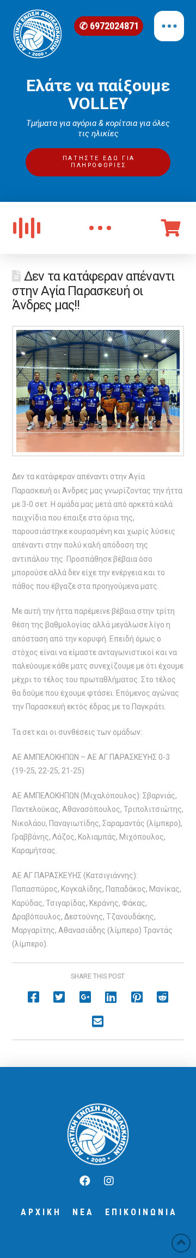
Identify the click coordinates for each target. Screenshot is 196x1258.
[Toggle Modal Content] (100, 228)
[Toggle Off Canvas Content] (169, 26)
